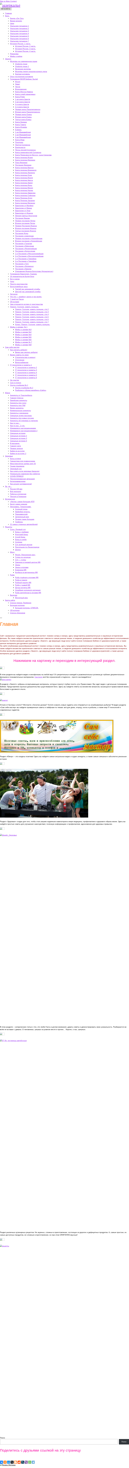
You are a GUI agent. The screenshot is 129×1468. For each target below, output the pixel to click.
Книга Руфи (20, 97)
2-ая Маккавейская (23, 135)
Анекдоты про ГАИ (17, 405)
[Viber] (26, 1462)
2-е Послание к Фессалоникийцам (29, 256)
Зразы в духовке (21, 567)
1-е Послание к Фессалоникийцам (29, 254)
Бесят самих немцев (18, 504)
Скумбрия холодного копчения (28, 590)
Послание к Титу (22, 264)
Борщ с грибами (22, 532)
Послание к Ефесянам (24, 246)
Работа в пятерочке (18, 494)
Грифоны (19, 522)
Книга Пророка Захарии (25, 200)
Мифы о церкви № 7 (23, 342)
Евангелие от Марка (23, 208)
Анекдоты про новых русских (22, 418)
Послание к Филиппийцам (26, 249)
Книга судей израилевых (25, 94)
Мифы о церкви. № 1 (18, 327)
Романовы (14, 54)
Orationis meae (21, 64)
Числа (17, 87)
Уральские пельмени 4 (19, 34)
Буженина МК (20, 570)
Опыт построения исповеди (21, 77)
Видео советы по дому (19, 355)
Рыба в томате (21, 580)
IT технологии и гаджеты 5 (26, 375)
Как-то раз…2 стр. (17, 426)
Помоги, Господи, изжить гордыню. (24, 307)
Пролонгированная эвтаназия (22, 479)
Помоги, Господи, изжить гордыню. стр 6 (32, 319)
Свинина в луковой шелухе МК (27, 562)
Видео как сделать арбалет (26, 352)
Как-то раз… (15, 423)
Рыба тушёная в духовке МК (26, 577)
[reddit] (19, 1462)
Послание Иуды (21, 233)
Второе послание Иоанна (25, 228)
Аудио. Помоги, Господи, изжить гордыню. (32, 324)
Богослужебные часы (19, 287)
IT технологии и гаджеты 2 (26, 367)
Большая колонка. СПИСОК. (27, 608)
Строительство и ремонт (25, 357)
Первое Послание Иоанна (26, 226)
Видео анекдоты (17, 408)
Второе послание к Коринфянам (28, 241)
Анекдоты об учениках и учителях (24, 421)
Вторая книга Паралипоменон (27, 112)
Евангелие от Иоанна (24, 213)
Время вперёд (16, 21)
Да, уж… (8, 486)
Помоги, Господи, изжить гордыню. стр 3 (32, 312)
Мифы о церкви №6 (23, 340)
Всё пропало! (15, 491)
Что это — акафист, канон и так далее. (26, 297)
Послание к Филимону (24, 266)
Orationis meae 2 (22, 66)
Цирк (12, 23)
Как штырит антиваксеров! (21, 484)
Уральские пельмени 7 (19, 41)
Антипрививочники (17, 481)
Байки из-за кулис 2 (18, 453)
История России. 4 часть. (25, 51)
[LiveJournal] (22, 1462)
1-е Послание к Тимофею (25, 259)
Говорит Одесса (16, 398)
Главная (8, 13)
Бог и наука (15, 279)
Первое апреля (16, 448)
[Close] (1, 617)
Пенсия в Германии (18, 496)
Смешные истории (17, 433)
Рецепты (8, 527)
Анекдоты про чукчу (18, 403)
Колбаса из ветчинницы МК (26, 572)
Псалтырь (19, 142)
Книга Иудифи (21, 127)
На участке (14, 380)
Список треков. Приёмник (20, 603)
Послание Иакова (22, 218)
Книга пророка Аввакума (25, 193)
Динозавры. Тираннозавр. (20, 507)
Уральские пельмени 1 (19, 26)
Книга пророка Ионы (23, 185)
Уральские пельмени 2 (19, 28)
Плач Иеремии (21, 163)
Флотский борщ (21, 534)
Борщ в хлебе (21, 539)
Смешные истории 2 (18, 436)
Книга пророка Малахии (25, 203)
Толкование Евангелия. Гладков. (23, 274)
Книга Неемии (21, 122)
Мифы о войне (16, 56)
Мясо (12, 552)
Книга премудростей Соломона (28, 152)
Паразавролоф (21, 514)
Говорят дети (15, 446)
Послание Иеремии (23, 165)
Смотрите (39, 677)
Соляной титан (21, 509)
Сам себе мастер (12, 347)
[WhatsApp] (29, 1462)
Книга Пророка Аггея (23, 198)
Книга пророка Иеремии (25, 160)
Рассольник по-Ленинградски (27, 547)
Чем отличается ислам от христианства (26, 304)
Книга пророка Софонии (25, 195)
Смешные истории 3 (18, 438)
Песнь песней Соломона (25, 150)
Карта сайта (10, 600)
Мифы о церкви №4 (23, 335)
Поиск (2, 1438)
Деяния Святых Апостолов (26, 216)
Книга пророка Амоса (24, 180)
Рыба (12, 575)
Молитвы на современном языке (23, 61)
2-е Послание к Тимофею (25, 261)
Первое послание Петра (25, 221)
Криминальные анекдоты (20, 410)
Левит (17, 84)
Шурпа (18, 550)
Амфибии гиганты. (22, 512)
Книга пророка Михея (24, 188)
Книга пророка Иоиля (24, 178)
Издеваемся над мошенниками (23, 428)
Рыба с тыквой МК (22, 585)
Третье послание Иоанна (25, 231)
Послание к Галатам (23, 243)
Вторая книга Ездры (23, 117)
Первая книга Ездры (23, 114)
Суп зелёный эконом (23, 545)
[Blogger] (15, 1462)
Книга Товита (20, 125)
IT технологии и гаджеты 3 (26, 370)
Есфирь (18, 130)
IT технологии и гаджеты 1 (21, 365)
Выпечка (13, 595)
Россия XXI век (16, 489)
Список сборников (17, 613)
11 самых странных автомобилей (24, 524)
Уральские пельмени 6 (19, 39)
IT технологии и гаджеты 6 (26, 378)
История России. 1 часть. (20, 44)
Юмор (7, 393)
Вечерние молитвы (23, 69)
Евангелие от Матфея (24, 206)
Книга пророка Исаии (24, 157)
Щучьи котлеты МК (22, 588)
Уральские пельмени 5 (19, 36)
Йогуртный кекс (21, 598)
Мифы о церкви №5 (23, 337)
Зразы (17, 565)
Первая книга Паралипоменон (27, 109)
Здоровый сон (16, 469)
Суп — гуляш (20, 560)
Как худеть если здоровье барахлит (24, 471)
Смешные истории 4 (18, 441)
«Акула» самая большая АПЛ (22, 502)
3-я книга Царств (22, 104)
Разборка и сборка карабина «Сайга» (30, 390)
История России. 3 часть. (25, 49)
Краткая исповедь (22, 74)
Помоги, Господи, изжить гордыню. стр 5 (32, 317)
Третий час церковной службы (27, 289)
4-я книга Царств (22, 107)
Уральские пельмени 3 (19, 31)
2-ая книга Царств (22, 102)
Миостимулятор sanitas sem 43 (23, 464)
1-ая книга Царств (22, 99)
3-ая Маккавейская (23, 137)
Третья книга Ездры (23, 120)
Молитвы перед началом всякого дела (31, 71)
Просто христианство (19, 284)
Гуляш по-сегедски (23, 557)
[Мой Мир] (8, 1462)
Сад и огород (15, 383)
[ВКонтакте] (1, 1462)
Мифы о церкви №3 (23, 330)
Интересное (10, 499)
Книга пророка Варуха (24, 168)
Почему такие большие (24, 519)
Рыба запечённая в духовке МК (28, 593)
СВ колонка (15, 610)
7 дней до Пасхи (17, 299)
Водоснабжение (21, 362)
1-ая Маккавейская (23, 132)
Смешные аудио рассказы (21, 416)
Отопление (19, 360)
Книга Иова (19, 140)
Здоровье (9, 456)
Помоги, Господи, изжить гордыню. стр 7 (32, 322)
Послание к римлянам (24, 236)
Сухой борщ (20, 537)
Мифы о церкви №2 (23, 332)
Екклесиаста (20, 147)
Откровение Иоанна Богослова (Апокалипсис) (34, 271)
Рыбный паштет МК (23, 583)
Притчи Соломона (22, 145)
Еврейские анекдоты (18, 400)
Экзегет (8, 59)
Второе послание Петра (25, 223)
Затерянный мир (22, 517)
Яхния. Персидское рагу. (25, 555)
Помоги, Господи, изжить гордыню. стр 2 (32, 309)
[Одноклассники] (5, 1462)
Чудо (12, 281)
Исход (17, 82)
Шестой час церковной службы (28, 292)
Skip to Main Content (8, 1)
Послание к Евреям (23, 269)
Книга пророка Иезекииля (25, 170)
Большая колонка (17, 605)
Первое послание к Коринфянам (28, 238)
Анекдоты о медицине (19, 413)
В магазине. (15, 443)
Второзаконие (21, 89)
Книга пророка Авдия (24, 183)
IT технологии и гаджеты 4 (26, 373)
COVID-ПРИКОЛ (16, 476)
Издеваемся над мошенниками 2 (23, 431)
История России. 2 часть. (25, 46)
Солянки (18, 542)
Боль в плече (15, 459)
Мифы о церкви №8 (23, 345)
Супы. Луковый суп (18, 529)
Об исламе (14, 302)
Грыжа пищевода (17, 466)
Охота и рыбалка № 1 (19, 385)
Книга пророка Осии (23, 175)
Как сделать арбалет (18, 350)
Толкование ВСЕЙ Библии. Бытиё (24, 79)
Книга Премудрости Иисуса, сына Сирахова (33, 155)
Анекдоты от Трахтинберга (21, 395)
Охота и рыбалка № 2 (24, 388)
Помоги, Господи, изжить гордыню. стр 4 (32, 314)
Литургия (14, 294)
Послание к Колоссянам (25, 251)
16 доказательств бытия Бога (22, 276)
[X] (12, 1462)
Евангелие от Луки (22, 211)
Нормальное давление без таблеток (25, 474)
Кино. (7, 16)
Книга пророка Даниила (25, 173)
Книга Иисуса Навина (24, 92)
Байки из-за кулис (17, 451)
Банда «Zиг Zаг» (17, 18)
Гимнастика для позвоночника (22, 461)
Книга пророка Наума (24, 190)
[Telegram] (33, 1462)
